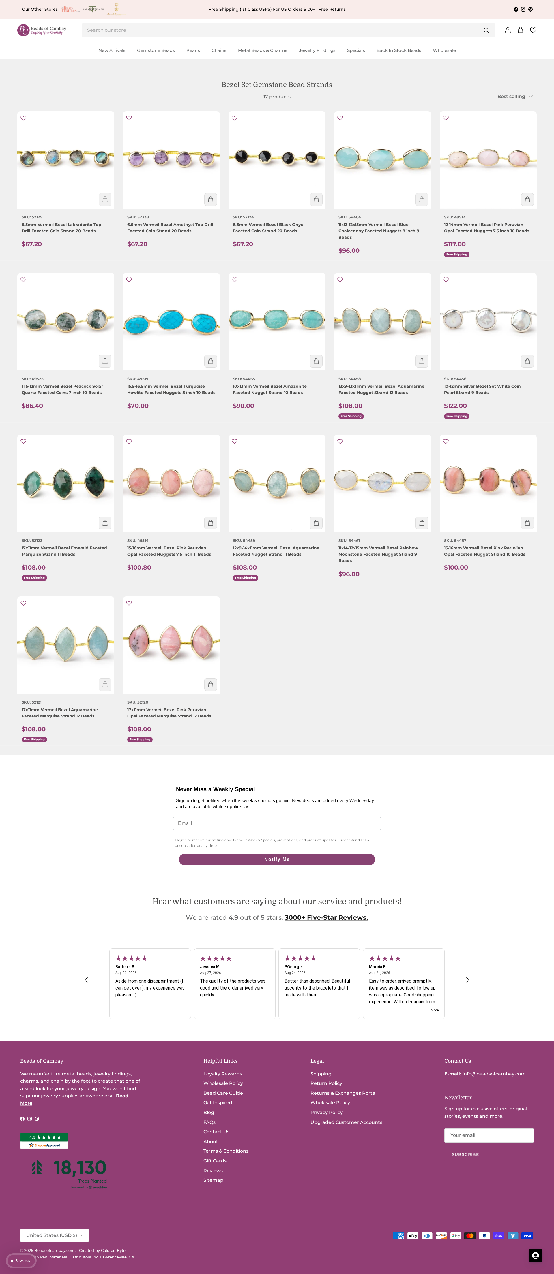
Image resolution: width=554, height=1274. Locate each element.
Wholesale (444, 50)
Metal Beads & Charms (262, 50)
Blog (208, 1112)
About (210, 1141)
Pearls (193, 50)
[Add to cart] (105, 199)
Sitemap (213, 1180)
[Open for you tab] (535, 1255)
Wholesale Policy (223, 1083)
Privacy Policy (326, 1112)
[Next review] (467, 980)
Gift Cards (215, 1161)
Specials (356, 50)
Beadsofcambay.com (54, 1250)
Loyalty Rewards (222, 1074)
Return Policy (326, 1083)
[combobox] (288, 30)
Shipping (321, 1074)
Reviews (213, 1170)
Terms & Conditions (225, 1151)
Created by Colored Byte (102, 1250)
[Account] (506, 30)
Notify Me (277, 859)
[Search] (486, 30)
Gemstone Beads (156, 50)
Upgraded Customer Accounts (346, 1122)
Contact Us (216, 1131)
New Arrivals (112, 50)
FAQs (209, 1122)
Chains (219, 50)
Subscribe (465, 1154)
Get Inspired (217, 1102)
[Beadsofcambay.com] (41, 30)
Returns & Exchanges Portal (343, 1093)
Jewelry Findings (317, 50)
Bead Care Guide (223, 1093)
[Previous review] (86, 980)
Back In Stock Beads (399, 50)
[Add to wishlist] (23, 117)
